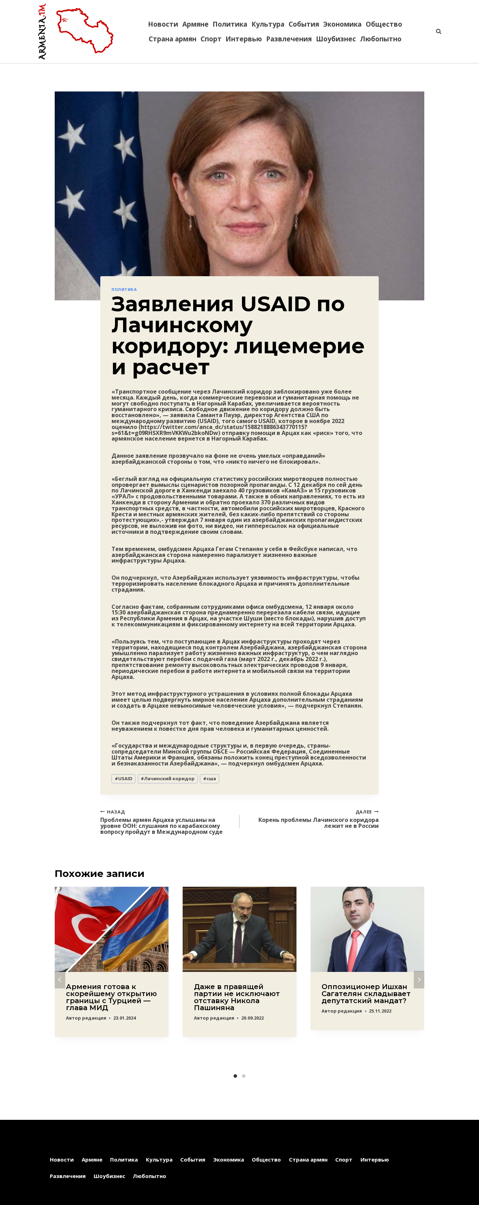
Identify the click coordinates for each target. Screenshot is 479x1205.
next (419, 979)
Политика (229, 24)
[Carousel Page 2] (244, 1076)
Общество (384, 24)
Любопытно (381, 38)
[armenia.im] (76, 31)
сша (209, 778)
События (304, 24)
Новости (163, 24)
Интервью (243, 38)
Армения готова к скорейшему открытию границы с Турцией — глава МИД (111, 997)
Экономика (342, 24)
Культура (267, 24)
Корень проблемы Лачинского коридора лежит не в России (318, 819)
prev (60, 979)
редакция (94, 1018)
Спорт (211, 38)
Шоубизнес (336, 38)
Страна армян (172, 38)
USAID (124, 778)
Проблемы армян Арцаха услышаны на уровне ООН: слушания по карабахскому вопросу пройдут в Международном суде (161, 822)
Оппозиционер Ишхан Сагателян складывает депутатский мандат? (366, 993)
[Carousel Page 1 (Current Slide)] (235, 1076)
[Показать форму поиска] (435, 31)
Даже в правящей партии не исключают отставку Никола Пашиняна (237, 997)
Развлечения (289, 38)
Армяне (195, 24)
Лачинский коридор (168, 778)
